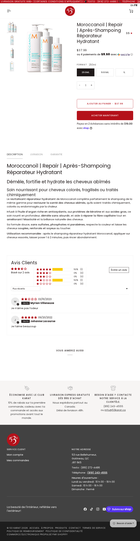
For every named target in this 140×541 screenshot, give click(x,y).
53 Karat (15, 527)
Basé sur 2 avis (20, 272)
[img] (29, 299)
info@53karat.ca (115, 410)
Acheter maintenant (105, 115)
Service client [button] (16, 449)
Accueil (34, 527)
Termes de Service (94, 527)
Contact (75, 527)
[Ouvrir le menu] (12, 11)
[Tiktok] (91, 509)
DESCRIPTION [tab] (15, 154)
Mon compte (15, 454)
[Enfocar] (25, 67)
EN (132, 5)
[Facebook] (85, 509)
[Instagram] (97, 509)
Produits (61, 527)
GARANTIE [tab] (56, 154)
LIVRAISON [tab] (36, 154)
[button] (105, 54)
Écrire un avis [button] (119, 270)
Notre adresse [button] (81, 449)
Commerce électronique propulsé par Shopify (37, 534)
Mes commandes (18, 460)
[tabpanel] (70, 201)
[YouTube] (104, 509)
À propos (47, 527)
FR (135, 5)
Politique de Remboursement (25, 531)
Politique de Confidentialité (64, 531)
